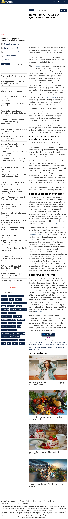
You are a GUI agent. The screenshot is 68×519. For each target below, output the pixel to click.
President (4, 340)
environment (11, 306)
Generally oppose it (11, 52)
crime (19, 326)
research (4, 303)
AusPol (20, 323)
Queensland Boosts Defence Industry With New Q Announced (12, 122)
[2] (1, 513)
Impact (3, 343)
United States (5, 326)
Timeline (4, 70)
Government (12, 296)
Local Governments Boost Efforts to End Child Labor (11, 90)
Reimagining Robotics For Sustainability (11, 282)
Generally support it (11, 48)
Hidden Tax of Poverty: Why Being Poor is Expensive (46, 485)
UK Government (16, 333)
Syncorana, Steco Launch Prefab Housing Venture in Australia (14, 221)
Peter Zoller (52, 223)
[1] (65, 511)
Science (31, 10)
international (60, 342)
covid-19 (4, 313)
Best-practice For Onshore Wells (14, 76)
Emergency (5, 330)
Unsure (7, 60)
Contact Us (5, 503)
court (9, 343)
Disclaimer (37, 501)
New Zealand (5, 333)
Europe (40, 340)
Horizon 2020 (34, 349)
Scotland (40, 345)
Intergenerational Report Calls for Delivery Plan (13, 97)
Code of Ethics (49, 501)
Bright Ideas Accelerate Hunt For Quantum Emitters (14, 241)
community (5, 299)
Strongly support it (11, 44)
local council (12, 313)
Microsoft (48, 340)
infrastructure (17, 316)
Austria (41, 342)
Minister (19, 306)
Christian (48, 345)
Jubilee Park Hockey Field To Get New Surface (14, 249)
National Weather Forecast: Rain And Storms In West (14, 198)
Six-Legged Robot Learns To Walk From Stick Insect (12, 82)
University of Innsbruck (56, 347)
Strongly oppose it (11, 56)
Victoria (16, 303)
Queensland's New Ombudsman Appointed (14, 214)
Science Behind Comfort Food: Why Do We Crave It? (46, 453)
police (11, 299)
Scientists (4, 336)
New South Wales (6, 316)
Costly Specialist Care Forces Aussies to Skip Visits (12, 104)
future (11, 336)
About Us (15, 503)
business (13, 309)
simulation (42, 347)
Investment (5, 319)
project (13, 326)
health (3, 306)
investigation (12, 323)
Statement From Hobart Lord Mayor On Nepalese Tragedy (13, 159)
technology (33, 342)
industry (4, 323)
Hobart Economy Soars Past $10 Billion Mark (14, 152)
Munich (56, 345)
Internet (15, 343)
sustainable (13, 330)
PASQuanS (39, 312)
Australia (4, 296)
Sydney (17, 336)
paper (38, 66)
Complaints (26, 503)
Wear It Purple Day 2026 (10, 235)
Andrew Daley (50, 97)
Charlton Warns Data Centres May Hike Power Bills (13, 145)
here (61, 330)
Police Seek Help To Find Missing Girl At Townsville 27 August (12, 259)
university (57, 340)
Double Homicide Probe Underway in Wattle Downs (12, 190)
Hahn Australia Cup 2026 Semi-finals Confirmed (13, 137)
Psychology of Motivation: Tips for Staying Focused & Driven (46, 383)
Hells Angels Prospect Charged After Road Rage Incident (13, 229)
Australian (18, 299)
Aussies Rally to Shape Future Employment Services (13, 205)
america (22, 340)
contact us (29, 517)
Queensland (5, 309)
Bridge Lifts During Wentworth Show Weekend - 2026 (13, 176)
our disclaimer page (40, 517)
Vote (5, 64)
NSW (10, 303)
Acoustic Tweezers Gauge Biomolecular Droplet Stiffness (13, 112)
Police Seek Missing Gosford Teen (12, 168)
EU (35, 340)
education (13, 319)
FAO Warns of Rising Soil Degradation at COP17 (11, 267)
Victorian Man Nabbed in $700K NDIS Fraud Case (14, 130)
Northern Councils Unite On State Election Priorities (12, 183)
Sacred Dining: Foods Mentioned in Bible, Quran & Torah (46, 418)
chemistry (49, 342)
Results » (20, 64)
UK (25, 309)
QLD (23, 333)
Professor (23, 303)
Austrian (32, 345)
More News (14, 288)
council (20, 309)
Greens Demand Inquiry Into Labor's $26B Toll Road (12, 274)
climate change (14, 340)
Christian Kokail (35, 235)
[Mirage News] (7, 2)
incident (22, 343)
